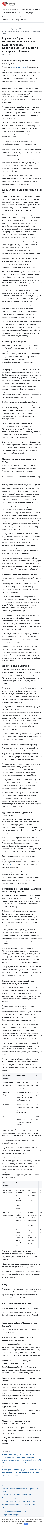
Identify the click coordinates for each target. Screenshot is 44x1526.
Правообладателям (9, 1501)
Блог (3, 1485)
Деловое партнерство (10, 9)
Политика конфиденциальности (14, 1498)
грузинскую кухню (18, 67)
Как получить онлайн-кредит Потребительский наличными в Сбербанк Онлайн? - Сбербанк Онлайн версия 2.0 (22, 1471)
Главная (5, 26)
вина (10, 864)
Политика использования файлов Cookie (17, 1494)
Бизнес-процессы (9, 13)
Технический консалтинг (31, 9)
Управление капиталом (11, 16)
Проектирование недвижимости (14, 19)
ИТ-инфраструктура (25, 13)
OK (26, 1523)
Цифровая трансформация (12, 1515)
